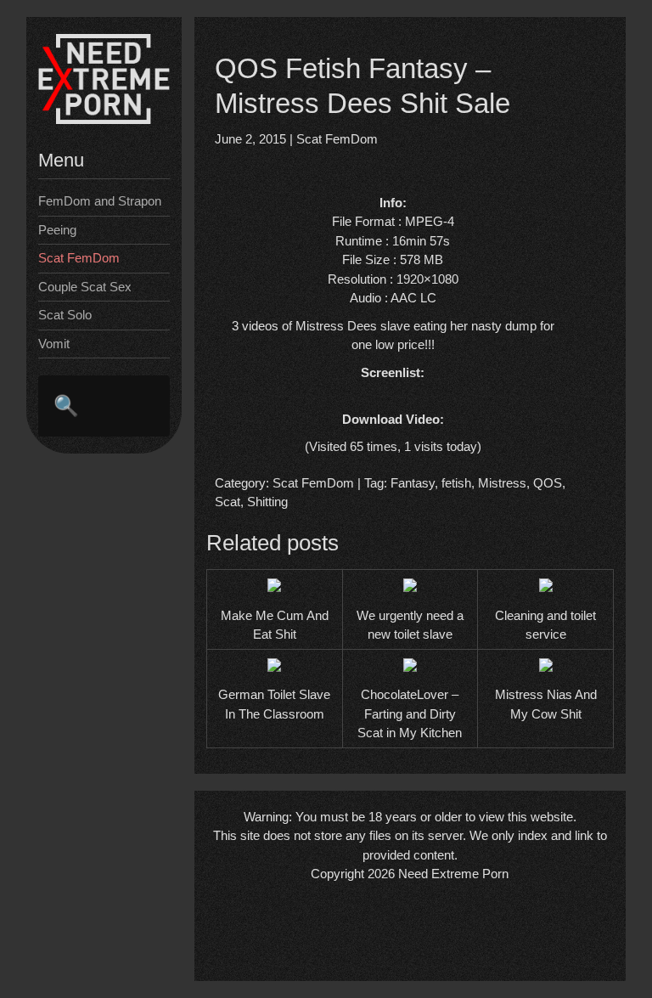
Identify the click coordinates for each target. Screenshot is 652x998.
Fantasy (413, 483)
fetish (456, 483)
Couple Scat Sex (85, 286)
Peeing (57, 230)
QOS (547, 483)
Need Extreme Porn (453, 873)
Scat (227, 501)
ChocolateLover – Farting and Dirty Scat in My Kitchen (409, 713)
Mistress (502, 483)
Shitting (267, 501)
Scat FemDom (79, 258)
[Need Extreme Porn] (104, 119)
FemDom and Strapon (99, 201)
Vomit (54, 343)
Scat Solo (65, 314)
